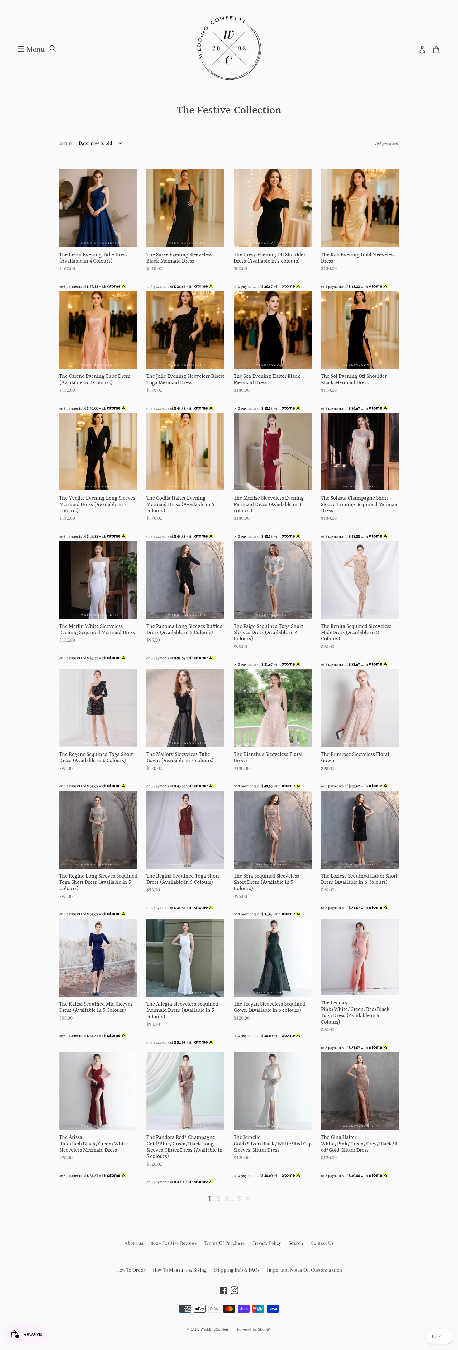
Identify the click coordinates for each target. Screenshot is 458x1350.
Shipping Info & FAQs (237, 1270)
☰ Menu (31, 49)
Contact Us (322, 1243)
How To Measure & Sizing (180, 1270)
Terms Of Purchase (224, 1243)
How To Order (131, 1270)
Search (296, 1243)
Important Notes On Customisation (304, 1270)
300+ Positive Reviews (174, 1243)
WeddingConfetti (215, 1329)
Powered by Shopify (254, 1329)
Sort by (65, 144)
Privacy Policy (266, 1243)
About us (134, 1243)
